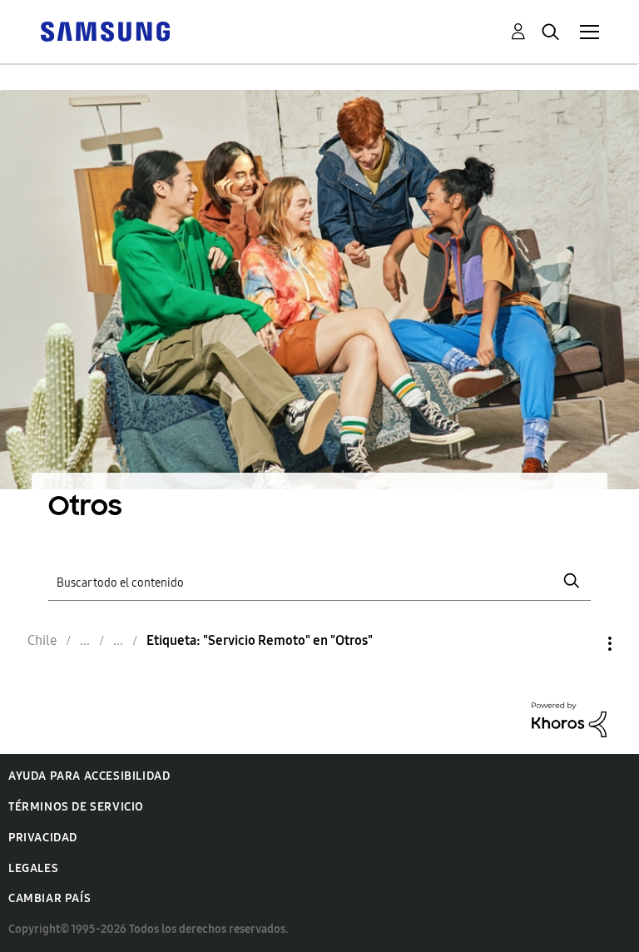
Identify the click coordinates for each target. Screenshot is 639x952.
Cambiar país (49, 898)
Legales (33, 868)
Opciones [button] (582, 644)
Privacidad (42, 838)
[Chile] (105, 30)
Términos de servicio (76, 807)
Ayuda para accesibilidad (89, 776)
